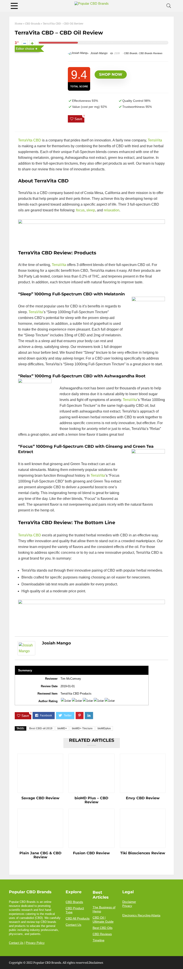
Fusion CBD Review (91, 853)
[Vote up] (32, 43)
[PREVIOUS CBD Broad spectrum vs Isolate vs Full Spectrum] (4, 958)
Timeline (98, 940)
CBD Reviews (102, 934)
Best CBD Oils (102, 928)
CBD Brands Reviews (150, 53)
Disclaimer (129, 902)
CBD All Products (77, 918)
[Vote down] (25, 43)
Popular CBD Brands (47, 963)
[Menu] (14, 6)
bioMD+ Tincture (82, 728)
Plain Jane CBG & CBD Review (40, 855)
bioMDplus (104, 728)
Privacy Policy (35, 942)
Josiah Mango (99, 53)
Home (18, 23)
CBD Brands (32, 23)
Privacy (127, 906)
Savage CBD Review (40, 798)
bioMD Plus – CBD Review (91, 800)
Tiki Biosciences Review (142, 853)
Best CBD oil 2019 (40, 728)
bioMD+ (62, 728)
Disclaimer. (96, 963)
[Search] (168, 6)
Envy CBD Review (143, 798)
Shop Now (110, 74)
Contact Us (16, 942)
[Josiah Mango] (26, 644)
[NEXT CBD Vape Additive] (178, 958)
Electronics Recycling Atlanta (141, 915)
